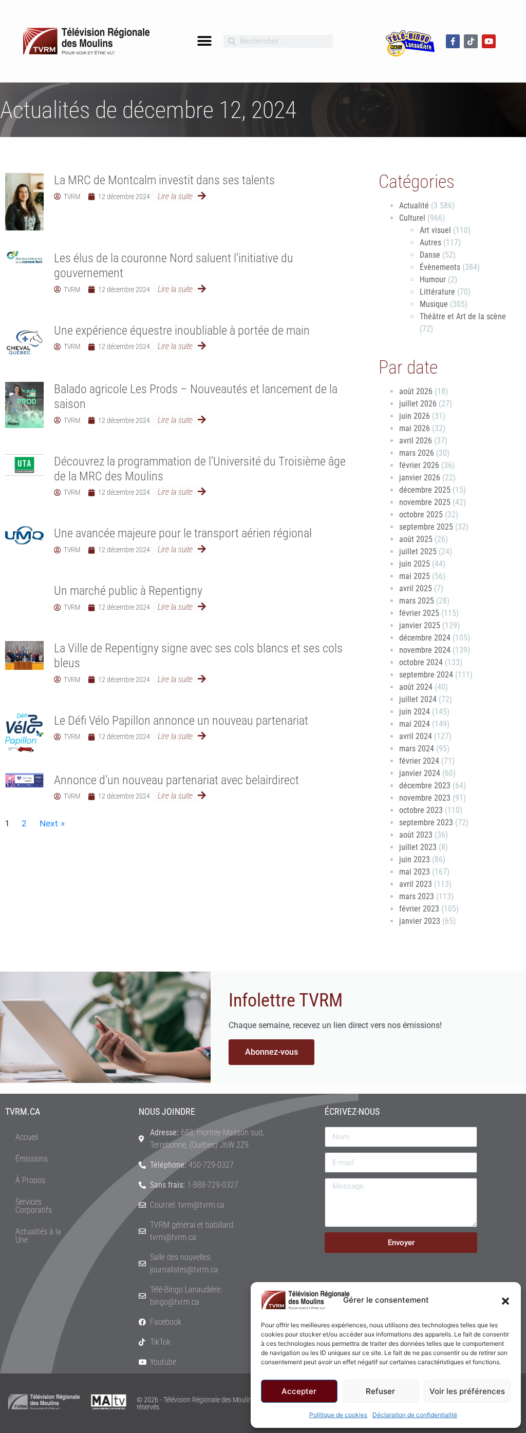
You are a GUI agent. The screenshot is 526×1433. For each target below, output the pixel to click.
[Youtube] (489, 41)
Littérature (437, 292)
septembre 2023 (426, 822)
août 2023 (416, 835)
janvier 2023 (419, 921)
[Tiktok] (471, 41)
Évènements (440, 267)
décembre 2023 (424, 785)
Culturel (412, 218)
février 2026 (419, 465)
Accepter (298, 1391)
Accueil (26, 1137)
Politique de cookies (338, 1415)
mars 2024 (416, 748)
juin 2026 (414, 416)
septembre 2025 (426, 527)
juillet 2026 (418, 404)
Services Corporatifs (33, 1206)
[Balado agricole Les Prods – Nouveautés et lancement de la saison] (24, 405)
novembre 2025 (424, 502)
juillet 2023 (418, 847)
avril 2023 (415, 884)
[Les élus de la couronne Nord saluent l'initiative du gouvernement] (24, 257)
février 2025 (419, 613)
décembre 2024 (424, 638)
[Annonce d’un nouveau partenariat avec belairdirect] (24, 780)
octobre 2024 (421, 662)
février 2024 (419, 761)
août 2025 (416, 539)
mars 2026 (416, 453)
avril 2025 (415, 588)
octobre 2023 (421, 810)
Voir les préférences (467, 1391)
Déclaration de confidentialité (414, 1415)
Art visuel (435, 230)
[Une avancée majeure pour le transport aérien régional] (24, 535)
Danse (430, 255)
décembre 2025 (424, 490)
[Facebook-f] (453, 41)
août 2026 (416, 391)
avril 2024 (415, 736)
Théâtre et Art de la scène (463, 316)
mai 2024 (414, 724)
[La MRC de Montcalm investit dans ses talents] (24, 201)
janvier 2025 (419, 625)
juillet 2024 (418, 699)
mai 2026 (414, 428)
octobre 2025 (421, 514)
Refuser (380, 1391)
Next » (52, 823)
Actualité (414, 205)
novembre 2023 (424, 798)
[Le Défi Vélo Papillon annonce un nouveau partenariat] (24, 732)
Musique (434, 304)
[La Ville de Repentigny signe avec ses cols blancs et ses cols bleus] (24, 655)
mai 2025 (414, 576)
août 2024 (416, 687)
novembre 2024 (424, 650)
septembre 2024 (426, 675)
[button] (505, 1300)
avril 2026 (415, 441)
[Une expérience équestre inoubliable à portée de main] (24, 342)
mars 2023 (416, 896)
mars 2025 (416, 601)
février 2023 (419, 909)
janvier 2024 (419, 773)
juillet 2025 (418, 551)
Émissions (31, 1159)
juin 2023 (414, 859)
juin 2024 (414, 711)
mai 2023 (414, 872)
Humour (433, 279)
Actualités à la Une (38, 1236)
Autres (430, 242)
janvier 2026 (419, 477)
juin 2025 (414, 564)
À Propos (30, 1180)
